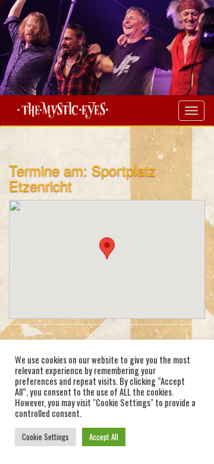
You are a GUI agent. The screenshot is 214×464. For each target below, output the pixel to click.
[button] (107, 248)
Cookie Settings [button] (45, 437)
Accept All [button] (103, 437)
